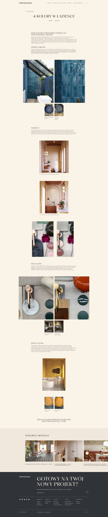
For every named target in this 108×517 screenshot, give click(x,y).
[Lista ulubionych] (88, 3)
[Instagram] (20, 499)
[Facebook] (22, 499)
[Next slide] (87, 453)
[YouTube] (29, 499)
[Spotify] (24, 499)
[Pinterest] (27, 499)
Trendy (50, 20)
